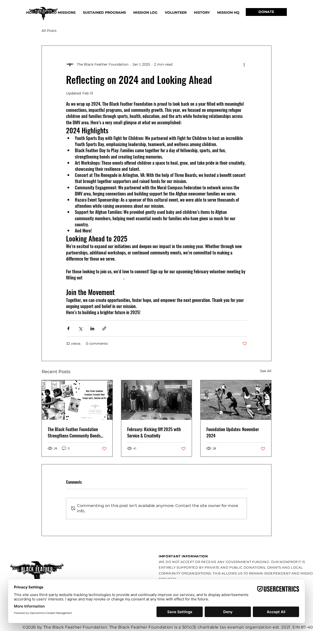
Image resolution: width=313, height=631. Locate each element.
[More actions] (244, 64)
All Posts (49, 30)
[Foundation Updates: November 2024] (236, 400)
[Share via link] (104, 328)
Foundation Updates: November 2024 (232, 432)
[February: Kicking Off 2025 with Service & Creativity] (156, 400)
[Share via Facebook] (68, 328)
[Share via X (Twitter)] (80, 328)
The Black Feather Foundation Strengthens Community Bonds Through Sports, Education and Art (77, 432)
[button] (104, 12)
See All (265, 371)
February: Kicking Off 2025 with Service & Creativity (154, 432)
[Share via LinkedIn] (92, 328)
